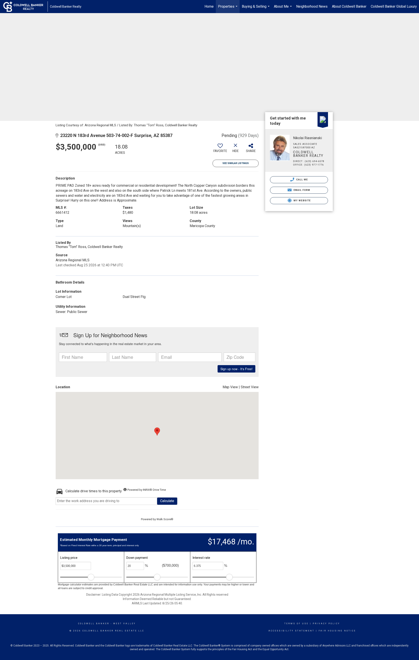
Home (209, 6)
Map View (230, 387)
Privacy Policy (326, 623)
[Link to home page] (25, 6)
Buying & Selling (256, 8)
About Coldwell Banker (349, 6)
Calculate (167, 501)
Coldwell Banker (93, 623)
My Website (302, 200)
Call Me (301, 179)
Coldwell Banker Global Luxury (394, 6)
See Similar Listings (235, 163)
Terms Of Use (296, 623)
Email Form (301, 190)
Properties (228, 8)
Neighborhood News (312, 6)
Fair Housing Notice (337, 631)
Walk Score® (164, 519)
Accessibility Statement (291, 631)
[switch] (220, 149)
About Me (283, 8)
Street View (250, 387)
